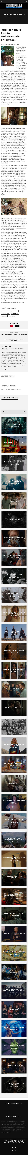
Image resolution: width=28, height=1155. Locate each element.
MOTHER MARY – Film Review (14, 1027)
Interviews (19, 1141)
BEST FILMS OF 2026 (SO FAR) (14, 669)
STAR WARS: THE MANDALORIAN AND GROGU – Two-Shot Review (14, 896)
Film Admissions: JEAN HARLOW (14, 594)
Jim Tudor (8, 16)
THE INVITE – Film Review (14, 688)
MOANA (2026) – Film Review (14, 650)
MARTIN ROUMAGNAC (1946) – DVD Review (14, 462)
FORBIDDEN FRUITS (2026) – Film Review (14, 1008)
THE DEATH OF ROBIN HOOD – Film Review (14, 782)
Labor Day (4, 316)
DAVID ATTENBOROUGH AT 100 (14, 933)
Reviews (22, 1140)
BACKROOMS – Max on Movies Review (14, 858)
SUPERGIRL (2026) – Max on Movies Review (14, 745)
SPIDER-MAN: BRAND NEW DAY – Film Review (14, 556)
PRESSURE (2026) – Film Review (14, 876)
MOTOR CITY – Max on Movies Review (14, 613)
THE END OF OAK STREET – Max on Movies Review (14, 481)
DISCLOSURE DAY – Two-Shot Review (14, 801)
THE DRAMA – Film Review (14, 1065)
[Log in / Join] (26, 1)
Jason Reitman (5, 310)
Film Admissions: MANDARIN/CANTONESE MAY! (14, 839)
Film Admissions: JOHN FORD (14, 726)
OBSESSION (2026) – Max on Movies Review (14, 914)
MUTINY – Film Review (14, 424)
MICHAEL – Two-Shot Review (14, 971)
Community (21, 1142)
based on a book (11, 308)
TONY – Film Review (14, 500)
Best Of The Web (10, 1142)
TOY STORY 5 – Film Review (14, 763)
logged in (9, 389)
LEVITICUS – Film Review (14, 707)
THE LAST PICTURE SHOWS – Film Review (14, 443)
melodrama (12, 316)
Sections (10, 1141)
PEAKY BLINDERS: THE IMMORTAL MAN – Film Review (14, 989)
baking (3, 308)
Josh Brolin (14, 310)
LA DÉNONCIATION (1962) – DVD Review (14, 575)
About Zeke (13, 1140)
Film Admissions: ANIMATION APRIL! (14, 952)
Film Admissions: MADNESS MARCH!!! (14, 1046)
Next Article (14, 337)
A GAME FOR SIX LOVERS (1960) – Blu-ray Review (14, 518)
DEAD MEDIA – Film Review (14, 537)
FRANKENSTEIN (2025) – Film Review (14, 1084)
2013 (22, 16)
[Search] (24, 1)
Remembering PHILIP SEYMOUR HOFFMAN (14, 339)
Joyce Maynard (5, 313)
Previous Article (14, 332)
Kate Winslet (14, 313)
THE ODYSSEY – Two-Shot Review (14, 631)
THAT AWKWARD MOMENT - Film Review (14, 334)
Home (5, 1140)
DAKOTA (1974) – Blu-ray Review (14, 820)
